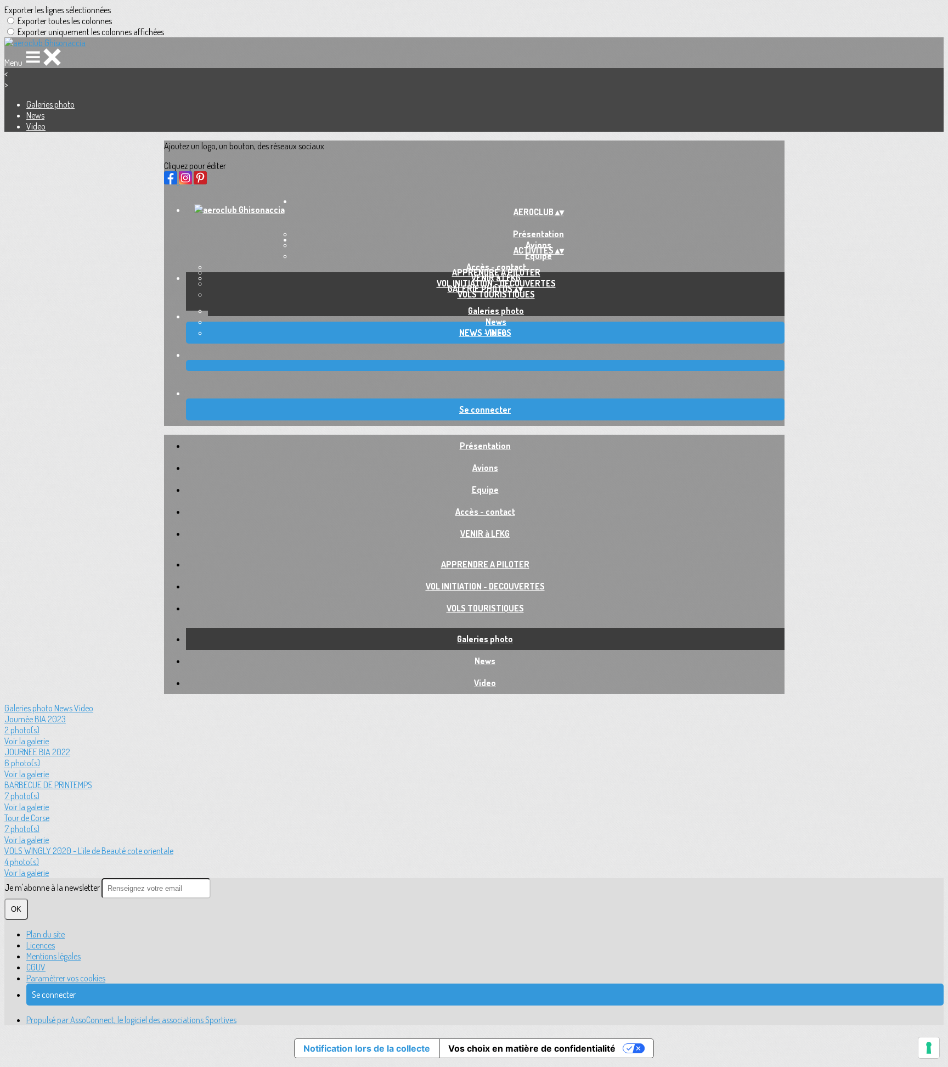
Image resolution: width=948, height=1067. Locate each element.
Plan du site (45, 934)
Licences (40, 945)
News (35, 115)
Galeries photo (50, 104)
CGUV (36, 967)
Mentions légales (53, 956)
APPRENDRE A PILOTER (496, 272)
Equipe (538, 255)
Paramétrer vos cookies (65, 978)
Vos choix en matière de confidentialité (532, 1048)
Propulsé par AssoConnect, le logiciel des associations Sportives (131, 1019)
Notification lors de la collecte (366, 1048)
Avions (485, 467)
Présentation (485, 445)
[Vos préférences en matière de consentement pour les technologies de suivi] (928, 1047)
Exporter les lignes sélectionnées (57, 9)
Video (36, 126)
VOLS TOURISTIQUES (496, 294)
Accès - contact (485, 511)
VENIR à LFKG (485, 533)
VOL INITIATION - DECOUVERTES (485, 586)
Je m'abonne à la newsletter (52, 887)
